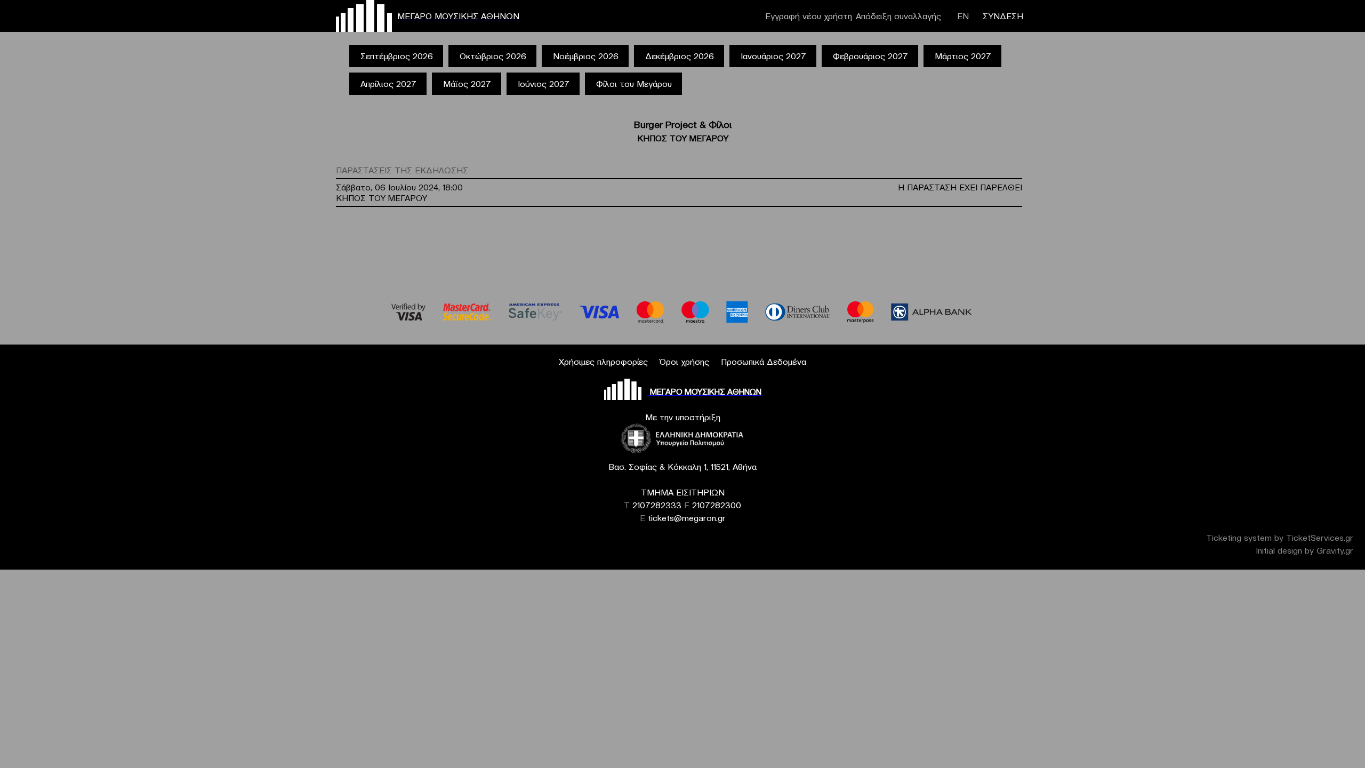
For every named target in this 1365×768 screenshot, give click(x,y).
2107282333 (656, 505)
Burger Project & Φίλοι (683, 124)
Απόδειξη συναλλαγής (898, 16)
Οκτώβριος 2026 (493, 56)
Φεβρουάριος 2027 (870, 56)
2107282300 (716, 505)
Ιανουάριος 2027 (773, 56)
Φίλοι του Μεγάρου (634, 83)
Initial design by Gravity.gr (1304, 550)
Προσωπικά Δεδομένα (763, 361)
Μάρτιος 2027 (963, 56)
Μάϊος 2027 (467, 83)
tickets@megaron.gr (687, 518)
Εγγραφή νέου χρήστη (808, 16)
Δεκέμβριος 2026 (679, 56)
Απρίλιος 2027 (388, 83)
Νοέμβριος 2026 (586, 56)
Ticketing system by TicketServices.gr (1279, 537)
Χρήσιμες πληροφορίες (603, 361)
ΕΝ (963, 16)
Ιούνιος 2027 (543, 83)
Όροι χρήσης (684, 361)
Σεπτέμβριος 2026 (396, 56)
